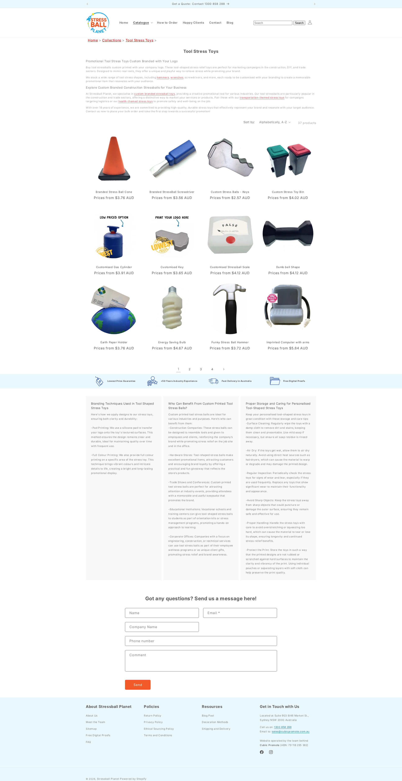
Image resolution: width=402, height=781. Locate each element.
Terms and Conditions (158, 735)
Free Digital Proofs (98, 735)
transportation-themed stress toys (262, 97)
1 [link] (178, 369)
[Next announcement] (314, 4)
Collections (111, 40)
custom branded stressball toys (154, 93)
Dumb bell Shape (288, 267)
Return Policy (152, 715)
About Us (92, 715)
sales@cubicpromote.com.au (290, 731)
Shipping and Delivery (216, 728)
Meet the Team (95, 722)
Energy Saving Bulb (172, 342)
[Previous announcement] (87, 4)
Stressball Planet (108, 778)
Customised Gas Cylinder (114, 267)
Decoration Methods (215, 722)
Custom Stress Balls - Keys (230, 192)
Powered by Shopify (133, 778)
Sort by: (249, 122)
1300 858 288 (282, 727)
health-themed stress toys (136, 101)
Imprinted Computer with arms (288, 342)
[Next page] (223, 369)
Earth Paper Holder (114, 342)
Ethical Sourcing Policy (159, 728)
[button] (143, 22)
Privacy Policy (153, 722)
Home (93, 40)
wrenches (176, 77)
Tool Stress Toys (139, 40)
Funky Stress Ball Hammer (230, 342)
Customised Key (172, 267)
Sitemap (91, 728)
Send (138, 685)
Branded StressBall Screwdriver (172, 192)
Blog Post (208, 715)
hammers (163, 77)
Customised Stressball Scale (230, 267)
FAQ (88, 742)
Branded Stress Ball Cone (114, 192)
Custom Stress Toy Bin (288, 192)
